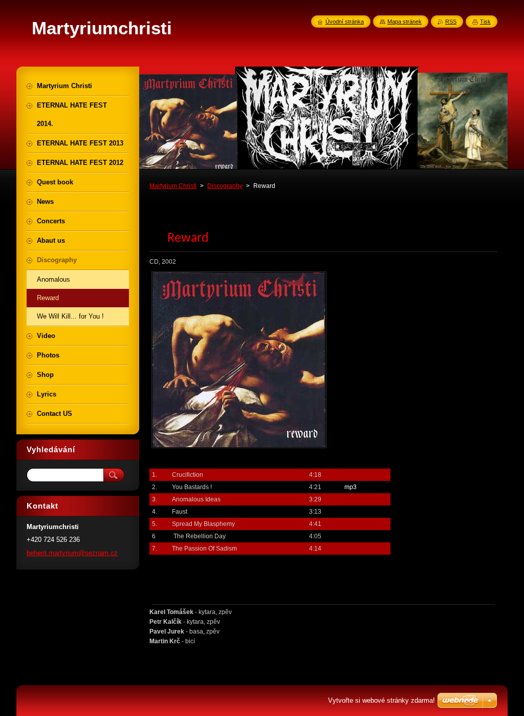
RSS (450, 21)
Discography (225, 186)
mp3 (350, 487)
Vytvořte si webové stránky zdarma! (381, 700)
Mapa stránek (404, 21)
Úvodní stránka (344, 21)
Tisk (485, 21)
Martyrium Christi (172, 186)
